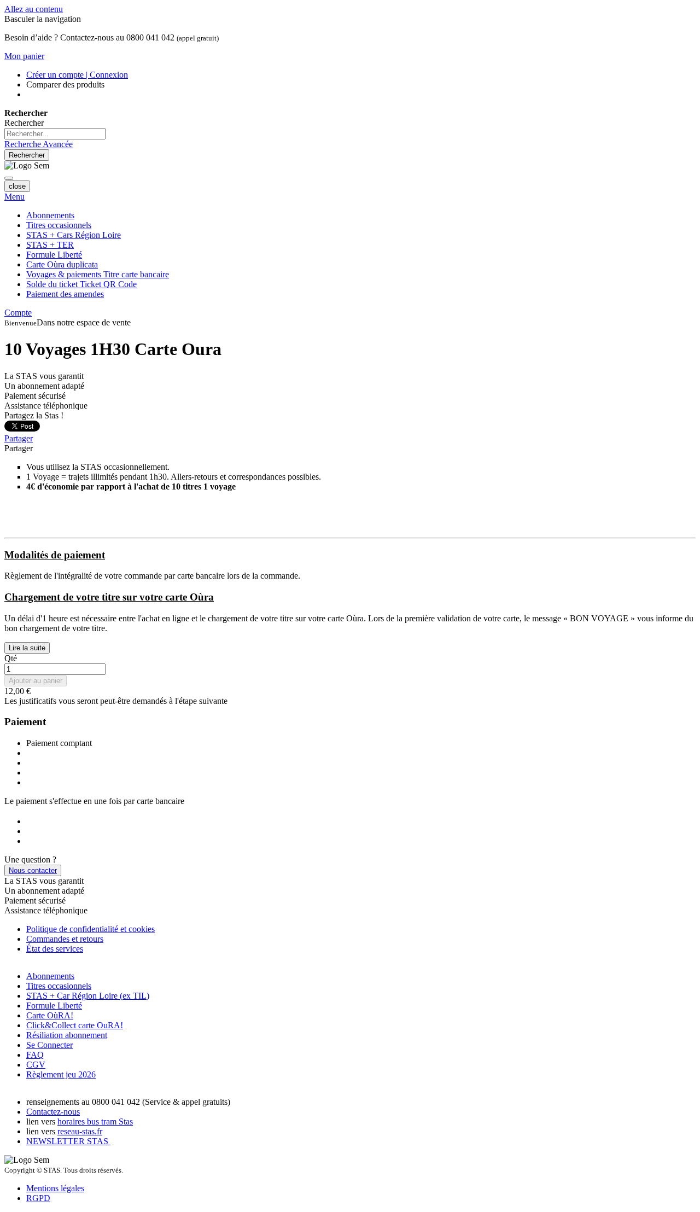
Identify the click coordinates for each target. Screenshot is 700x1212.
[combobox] (55, 133)
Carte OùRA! (49, 1015)
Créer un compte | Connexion (77, 74)
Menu (14, 196)
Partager (18, 438)
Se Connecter (49, 1045)
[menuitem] (97, 274)
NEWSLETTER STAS (68, 1141)
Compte (18, 312)
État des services (54, 948)
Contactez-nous (53, 1111)
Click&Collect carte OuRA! (74, 1025)
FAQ (35, 1054)
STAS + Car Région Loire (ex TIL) (87, 995)
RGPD (38, 1198)
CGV (35, 1064)
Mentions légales (55, 1188)
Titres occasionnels (58, 985)
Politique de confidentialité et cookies (90, 929)
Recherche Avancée (38, 144)
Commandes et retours (64, 938)
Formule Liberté (54, 1005)
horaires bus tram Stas (95, 1121)
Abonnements (50, 976)
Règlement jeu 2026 (61, 1074)
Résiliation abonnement (66, 1035)
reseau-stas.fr (79, 1131)
